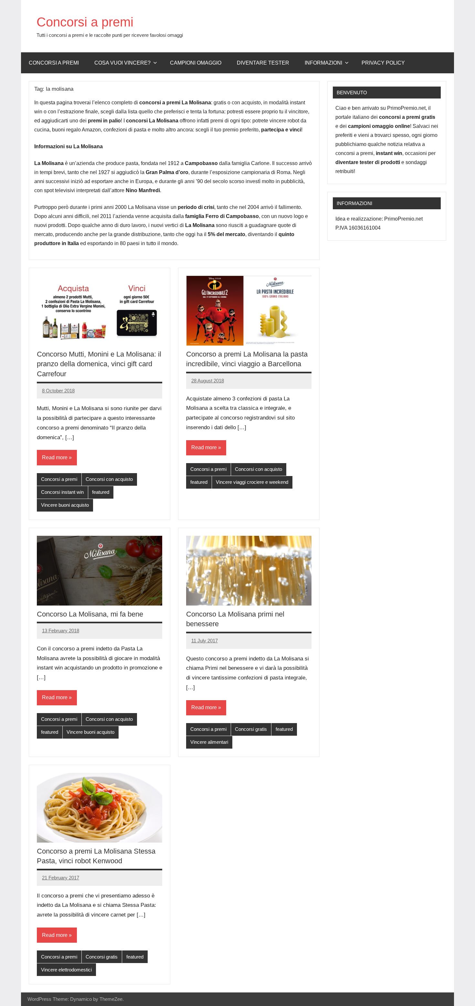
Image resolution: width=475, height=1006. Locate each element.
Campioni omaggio (195, 63)
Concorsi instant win (62, 492)
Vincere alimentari (209, 742)
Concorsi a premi (85, 22)
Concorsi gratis (251, 729)
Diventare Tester (263, 63)
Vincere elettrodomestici (66, 969)
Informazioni (323, 63)
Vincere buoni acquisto (65, 505)
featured (100, 492)
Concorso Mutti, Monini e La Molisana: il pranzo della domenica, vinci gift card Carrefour (99, 364)
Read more (55, 457)
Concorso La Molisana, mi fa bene (90, 614)
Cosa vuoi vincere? (122, 63)
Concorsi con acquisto (109, 479)
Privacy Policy (383, 63)
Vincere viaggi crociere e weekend (252, 482)
